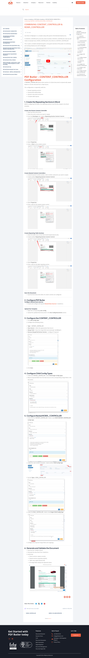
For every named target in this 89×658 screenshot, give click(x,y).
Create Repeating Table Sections (81, 48)
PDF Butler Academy (39, 19)
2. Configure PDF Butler (81, 55)
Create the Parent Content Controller (82, 41)
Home (25, 19)
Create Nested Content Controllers (81, 45)
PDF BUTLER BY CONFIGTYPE (52, 19)
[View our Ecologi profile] (13, 645)
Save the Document (80, 51)
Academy (31, 19)
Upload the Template (80, 61)
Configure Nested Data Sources (82, 58)
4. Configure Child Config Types (81, 68)
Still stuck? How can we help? (33, 608)
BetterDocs (49, 618)
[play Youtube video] (48, 61)
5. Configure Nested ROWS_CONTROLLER (81, 71)
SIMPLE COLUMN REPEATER (55, 613)
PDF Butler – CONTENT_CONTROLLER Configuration (81, 33)
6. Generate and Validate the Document (81, 75)
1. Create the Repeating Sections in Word (81, 37)
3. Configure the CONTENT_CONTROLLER (82, 65)
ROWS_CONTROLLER (31, 613)
